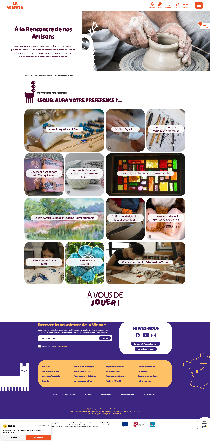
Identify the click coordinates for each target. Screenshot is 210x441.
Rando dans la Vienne (116, 376)
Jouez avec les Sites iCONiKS (64, 395)
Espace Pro (88, 395)
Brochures (142, 371)
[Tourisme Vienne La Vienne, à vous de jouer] (18, 5)
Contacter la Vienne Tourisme (145, 344)
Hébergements (144, 381)
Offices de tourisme (146, 366)
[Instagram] (153, 335)
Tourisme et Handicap (148, 376)
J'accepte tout (38, 437)
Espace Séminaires (150, 395)
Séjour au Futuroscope (84, 366)
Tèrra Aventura (113, 371)
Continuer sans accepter (43, 425)
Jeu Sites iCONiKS (113, 381)
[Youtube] (146, 335)
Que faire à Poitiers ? (51, 371)
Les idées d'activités (51, 376)
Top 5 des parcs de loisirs (85, 376)
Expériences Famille (115, 366)
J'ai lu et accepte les (54, 346)
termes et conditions (61, 346)
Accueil (26, 76)
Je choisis (14, 437)
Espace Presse (107, 395)
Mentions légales (95, 414)
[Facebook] (138, 335)
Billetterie (46, 366)
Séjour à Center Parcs (83, 371)
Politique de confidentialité (112, 414)
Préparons (34, 76)
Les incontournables (83, 381)
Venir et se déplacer (146, 349)
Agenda (45, 381)
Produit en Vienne (45, 76)
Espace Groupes (127, 395)
